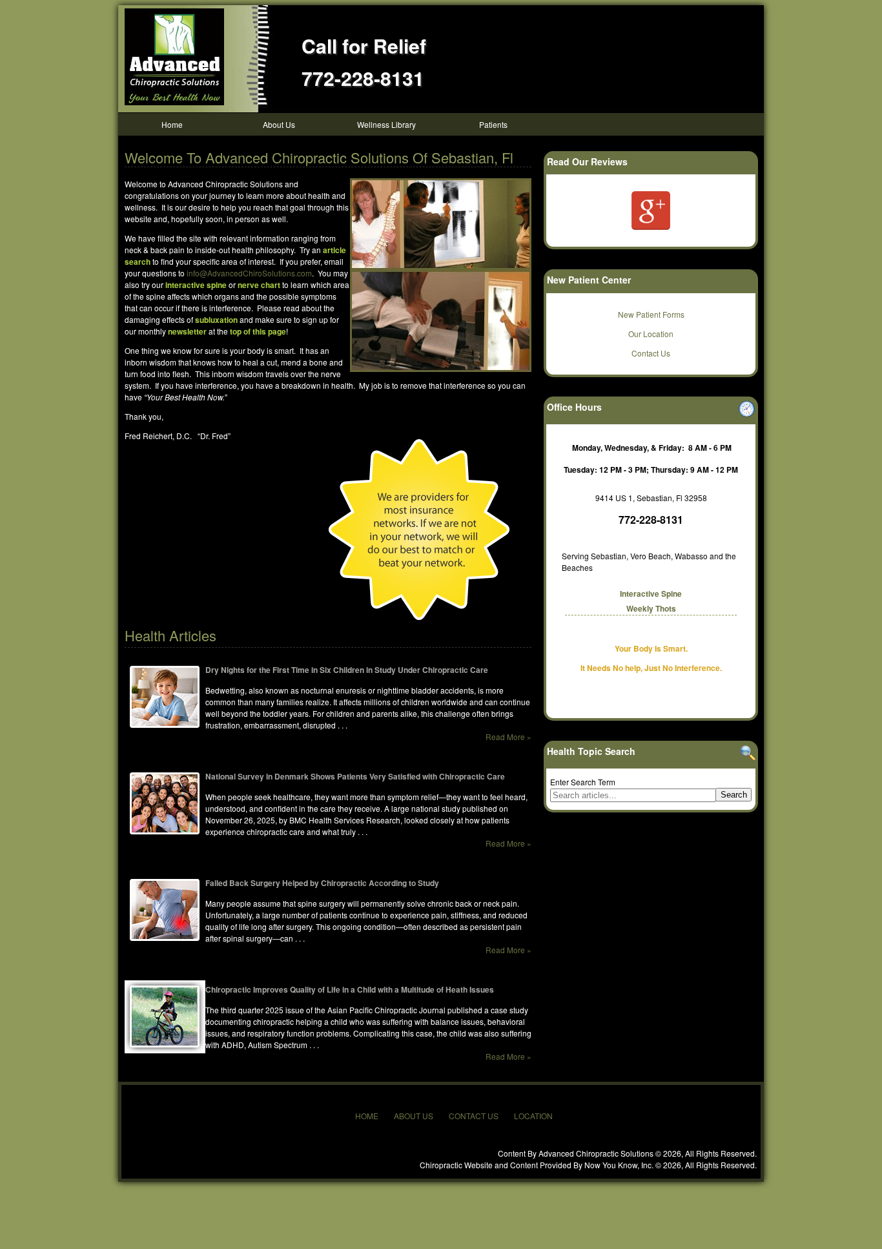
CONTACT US (473, 1115)
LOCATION (533, 1115)
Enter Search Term (582, 781)
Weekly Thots (651, 608)
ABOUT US (413, 1115)
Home (172, 124)
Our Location (650, 333)
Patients (493, 124)
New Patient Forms (651, 314)
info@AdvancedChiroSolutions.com (249, 272)
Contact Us (650, 352)
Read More (505, 736)
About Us (279, 124)
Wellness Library (386, 124)
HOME (366, 1115)
